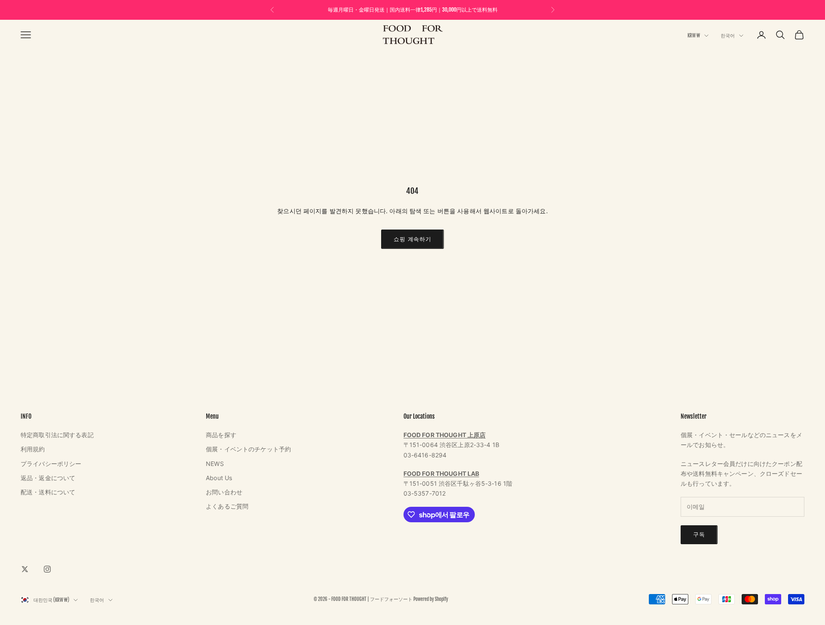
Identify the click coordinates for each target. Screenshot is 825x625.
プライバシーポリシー (51, 463)
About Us (219, 477)
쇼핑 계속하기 (412, 239)
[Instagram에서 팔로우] (47, 569)
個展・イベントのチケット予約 (248, 449)
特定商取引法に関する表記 (57, 434)
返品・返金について (48, 477)
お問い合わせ (224, 492)
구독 (699, 534)
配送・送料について (48, 492)
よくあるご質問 (227, 506)
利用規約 (33, 449)
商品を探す (221, 434)
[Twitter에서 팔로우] (25, 569)
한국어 (728, 36)
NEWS (215, 463)
